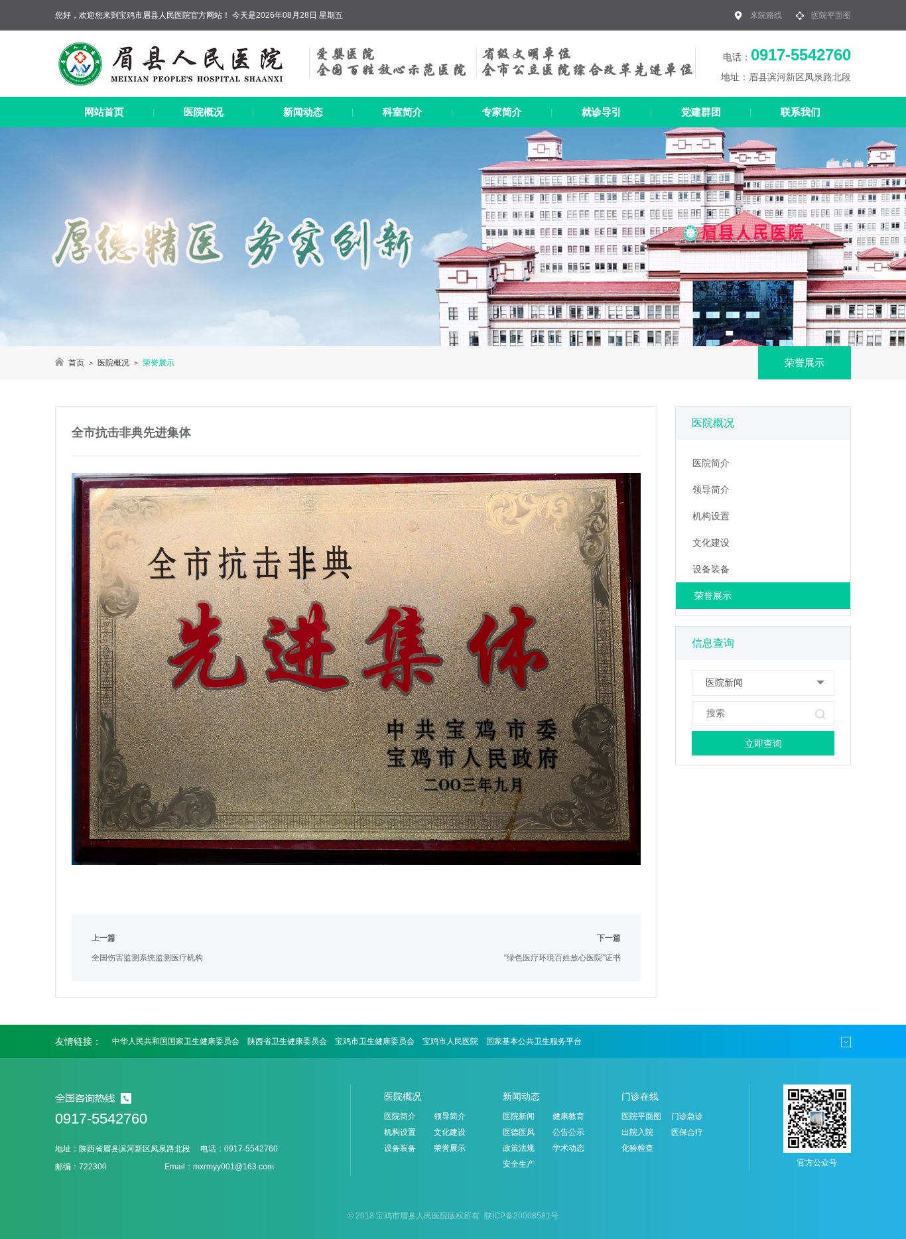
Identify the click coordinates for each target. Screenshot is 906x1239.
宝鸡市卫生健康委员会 (375, 1041)
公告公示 (568, 1132)
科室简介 (402, 111)
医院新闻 (519, 1116)
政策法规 (519, 1148)
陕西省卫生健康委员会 (287, 1041)
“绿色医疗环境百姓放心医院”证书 (562, 957)
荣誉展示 (713, 595)
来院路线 (766, 15)
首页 (76, 362)
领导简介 (711, 489)
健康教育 (568, 1116)
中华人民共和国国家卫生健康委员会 (175, 1041)
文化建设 (711, 542)
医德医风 (519, 1132)
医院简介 (711, 463)
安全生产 (519, 1164)
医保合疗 (687, 1132)
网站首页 (104, 111)
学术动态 (568, 1148)
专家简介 (502, 111)
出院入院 (637, 1132)
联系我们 (800, 111)
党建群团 (701, 111)
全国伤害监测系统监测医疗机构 (147, 957)
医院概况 (204, 111)
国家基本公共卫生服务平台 (534, 1041)
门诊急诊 (687, 1116)
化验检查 (637, 1148)
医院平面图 (831, 15)
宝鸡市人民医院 (450, 1041)
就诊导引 (601, 111)
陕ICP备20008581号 (520, 1215)
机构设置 (711, 516)
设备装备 (711, 569)
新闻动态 (303, 111)
